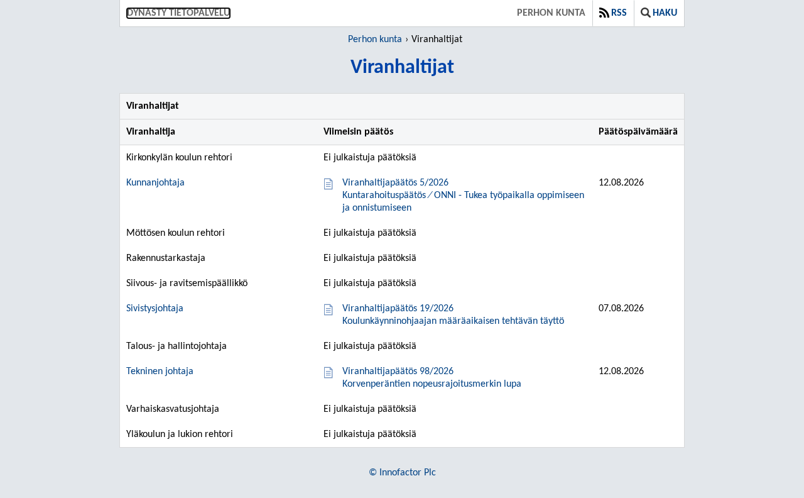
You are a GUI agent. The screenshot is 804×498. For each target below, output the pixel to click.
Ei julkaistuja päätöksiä (369, 158)
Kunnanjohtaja (155, 183)
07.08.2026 (621, 309)
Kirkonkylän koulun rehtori (179, 158)
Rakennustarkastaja (165, 258)
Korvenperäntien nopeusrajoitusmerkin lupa (431, 378)
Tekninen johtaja (159, 372)
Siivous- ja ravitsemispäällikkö (186, 284)
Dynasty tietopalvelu (178, 13)
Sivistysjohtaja (154, 309)
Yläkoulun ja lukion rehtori (179, 434)
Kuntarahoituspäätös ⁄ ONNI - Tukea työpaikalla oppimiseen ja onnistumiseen (463, 195)
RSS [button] (619, 13)
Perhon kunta (551, 13)
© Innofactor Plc (402, 473)
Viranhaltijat (436, 40)
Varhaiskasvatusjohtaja (172, 409)
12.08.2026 (621, 183)
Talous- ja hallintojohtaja (176, 346)
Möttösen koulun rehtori (175, 233)
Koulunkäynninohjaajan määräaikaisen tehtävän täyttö (453, 315)
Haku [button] (665, 13)
